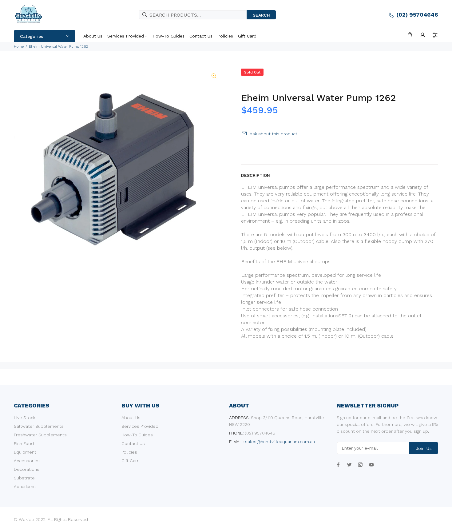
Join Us (424, 448)
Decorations (26, 469)
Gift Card (130, 460)
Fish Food (24, 443)
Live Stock (24, 417)
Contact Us (133, 443)
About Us (131, 417)
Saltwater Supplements (39, 426)
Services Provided (139, 426)
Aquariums (25, 486)
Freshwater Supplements (40, 434)
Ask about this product (273, 133)
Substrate (24, 477)
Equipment (25, 452)
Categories (31, 36)
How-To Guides (137, 434)
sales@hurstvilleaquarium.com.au (280, 441)
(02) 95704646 (417, 14)
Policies (129, 452)
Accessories (27, 460)
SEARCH (261, 15)
